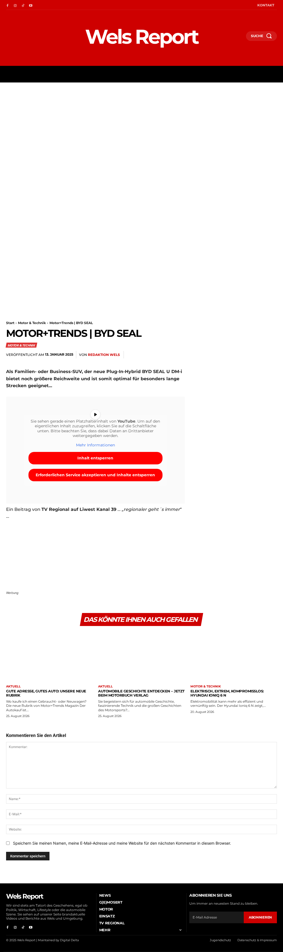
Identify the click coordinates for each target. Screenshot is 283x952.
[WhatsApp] (232, 354)
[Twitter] (207, 354)
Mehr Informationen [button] (95, 445)
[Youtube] (30, 4)
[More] (271, 354)
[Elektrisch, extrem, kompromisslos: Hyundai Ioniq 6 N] (233, 657)
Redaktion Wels (104, 355)
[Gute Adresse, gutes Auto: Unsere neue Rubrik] (49, 657)
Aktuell (13, 686)
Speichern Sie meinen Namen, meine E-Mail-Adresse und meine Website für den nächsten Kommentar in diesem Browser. (122, 843)
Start (10, 323)
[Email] (245, 354)
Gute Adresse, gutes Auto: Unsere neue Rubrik (46, 693)
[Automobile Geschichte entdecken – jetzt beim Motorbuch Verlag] (141, 657)
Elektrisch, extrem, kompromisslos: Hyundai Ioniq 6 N (227, 693)
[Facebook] (7, 4)
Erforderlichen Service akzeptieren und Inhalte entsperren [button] (95, 474)
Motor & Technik (32, 323)
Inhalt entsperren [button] (95, 458)
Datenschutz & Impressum (257, 940)
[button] (239, 38)
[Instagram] (15, 4)
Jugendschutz (220, 940)
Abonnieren (260, 917)
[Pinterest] (220, 354)
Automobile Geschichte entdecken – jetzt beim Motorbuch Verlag (141, 693)
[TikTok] (22, 4)
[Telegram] (258, 354)
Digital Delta (69, 940)
